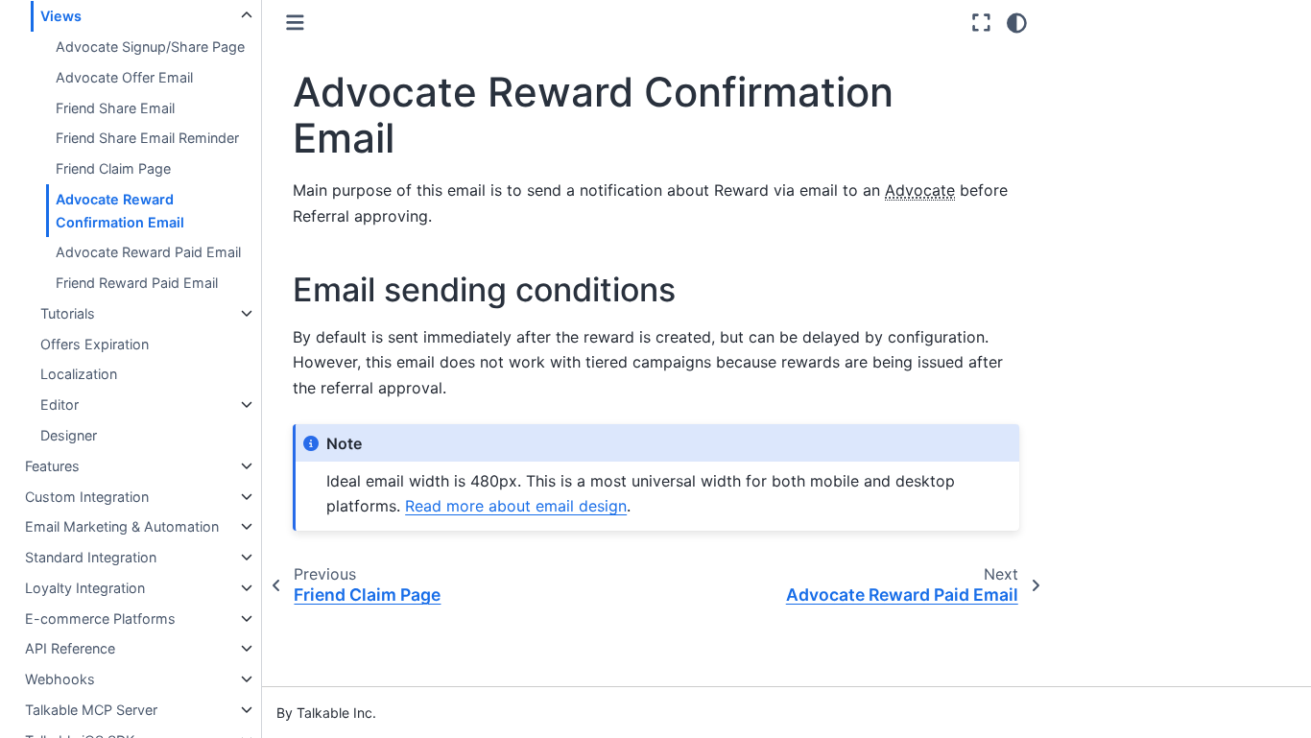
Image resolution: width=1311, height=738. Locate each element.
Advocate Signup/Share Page (150, 46)
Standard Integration (90, 557)
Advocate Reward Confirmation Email (120, 210)
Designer (68, 435)
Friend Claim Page (113, 168)
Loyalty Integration (85, 588)
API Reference (70, 648)
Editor (59, 404)
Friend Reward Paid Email (137, 282)
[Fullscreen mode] (981, 23)
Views (61, 16)
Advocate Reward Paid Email (148, 252)
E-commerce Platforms (100, 618)
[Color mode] (1017, 23)
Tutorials (67, 313)
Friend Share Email (115, 108)
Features (52, 466)
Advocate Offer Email (124, 77)
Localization (78, 374)
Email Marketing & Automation (122, 526)
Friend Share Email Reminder (147, 138)
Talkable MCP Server (91, 710)
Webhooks (60, 679)
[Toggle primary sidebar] (295, 22)
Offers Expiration (94, 344)
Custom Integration (87, 496)
